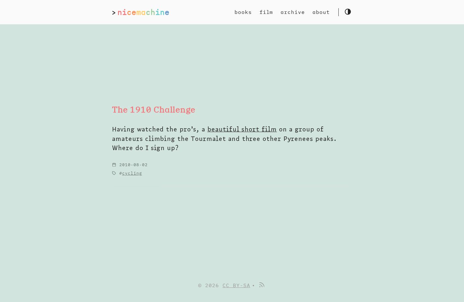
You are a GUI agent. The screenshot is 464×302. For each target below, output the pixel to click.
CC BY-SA (236, 285)
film (266, 12)
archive (293, 12)
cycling (132, 173)
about (321, 12)
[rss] (261, 285)
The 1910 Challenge (153, 109)
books (243, 12)
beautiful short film (242, 129)
